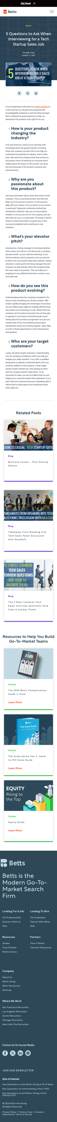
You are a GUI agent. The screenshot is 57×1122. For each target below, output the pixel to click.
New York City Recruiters (15, 1024)
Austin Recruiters (11, 1016)
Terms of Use (25, 1112)
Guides (6, 943)
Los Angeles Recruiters (14, 1012)
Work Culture (9, 952)
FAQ (4, 926)
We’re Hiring (8, 982)
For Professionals (11, 918)
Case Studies (9, 948)
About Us (7, 977)
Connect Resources (40, 948)
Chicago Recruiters (12, 1020)
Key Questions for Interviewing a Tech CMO (25, 1089)
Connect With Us (11, 922)
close (34, 3)
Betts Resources (11, 986)
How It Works (37, 943)
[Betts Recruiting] (15, 12)
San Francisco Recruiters (15, 1007)
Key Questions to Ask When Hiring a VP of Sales (27, 1085)
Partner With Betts (40, 922)
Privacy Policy (9, 1112)
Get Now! (26, 3)
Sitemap (6, 990)
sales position (42, 107)
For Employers (38, 918)
